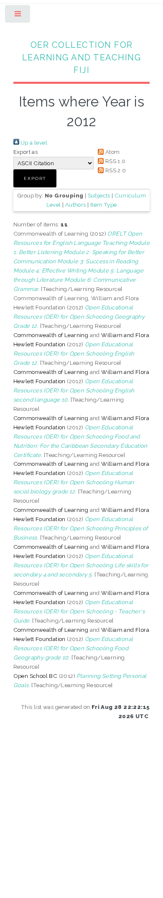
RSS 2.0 (115, 170)
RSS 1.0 (114, 161)
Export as (25, 151)
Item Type (103, 204)
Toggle (18, 15)
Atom (112, 151)
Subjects (99, 195)
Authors (75, 204)
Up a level (33, 142)
